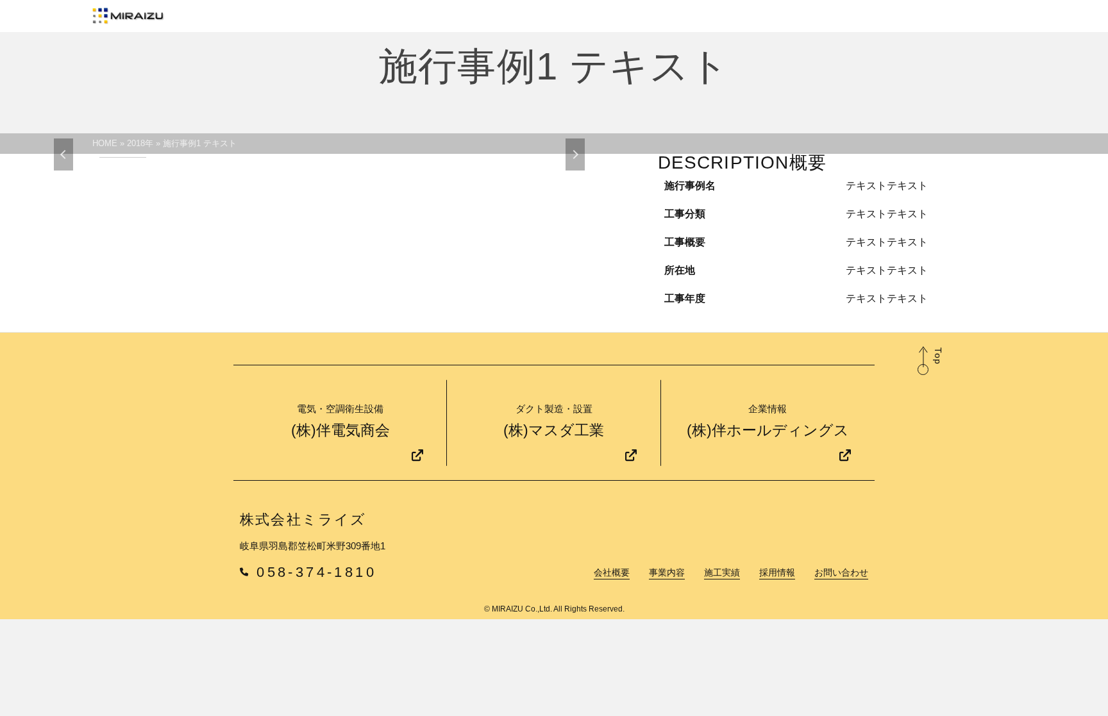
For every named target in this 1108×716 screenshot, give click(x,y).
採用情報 (777, 573)
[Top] (923, 369)
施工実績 (722, 573)
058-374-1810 (316, 572)
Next (575, 154)
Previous (63, 154)
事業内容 (667, 573)
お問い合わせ (841, 573)
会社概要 (612, 573)
